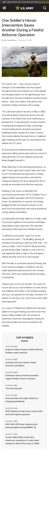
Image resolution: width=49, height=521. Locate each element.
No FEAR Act (13, 514)
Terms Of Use (12, 510)
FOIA (41, 510)
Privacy (36, 507)
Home (11, 507)
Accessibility (28, 510)
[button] (1, 5)
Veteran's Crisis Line (31, 514)
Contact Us (23, 507)
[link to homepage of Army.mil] (24, 8)
